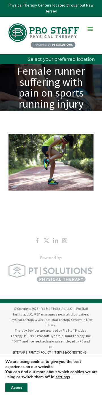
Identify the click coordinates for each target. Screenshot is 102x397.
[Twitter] (46, 240)
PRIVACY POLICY (40, 352)
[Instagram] (64, 240)
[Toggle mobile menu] (91, 29)
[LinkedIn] (55, 240)
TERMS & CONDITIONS (70, 352)
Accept (16, 387)
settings (63, 377)
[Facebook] (37, 240)
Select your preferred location (61, 59)
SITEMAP (18, 352)
